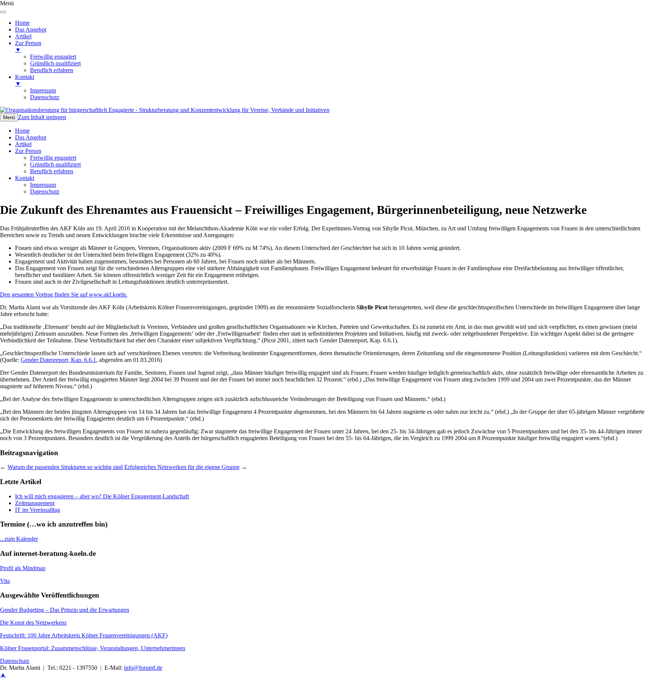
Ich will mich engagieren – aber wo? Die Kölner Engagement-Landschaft (102, 496)
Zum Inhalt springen (42, 117)
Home (22, 130)
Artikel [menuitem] (23, 36)
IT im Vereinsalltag (37, 510)
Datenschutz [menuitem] (44, 97)
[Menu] (3, 12)
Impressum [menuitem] (43, 90)
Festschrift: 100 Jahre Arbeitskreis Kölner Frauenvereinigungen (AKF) (84, 635)
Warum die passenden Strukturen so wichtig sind (65, 467)
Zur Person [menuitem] (28, 46)
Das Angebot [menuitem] (30, 29)
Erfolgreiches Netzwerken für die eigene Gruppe (182, 467)
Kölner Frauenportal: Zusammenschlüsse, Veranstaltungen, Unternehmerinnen (92, 648)
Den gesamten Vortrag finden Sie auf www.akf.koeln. (63, 294)
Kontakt (24, 178)
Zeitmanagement (34, 503)
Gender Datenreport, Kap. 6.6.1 (58, 360)
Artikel (23, 144)
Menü (9, 117)
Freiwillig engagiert (53, 157)
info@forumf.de (143, 667)
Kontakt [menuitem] (24, 80)
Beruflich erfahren (51, 171)
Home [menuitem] (22, 23)
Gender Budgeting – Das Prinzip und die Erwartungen (64, 610)
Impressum (43, 185)
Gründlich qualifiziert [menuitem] (55, 63)
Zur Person (28, 151)
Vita (5, 581)
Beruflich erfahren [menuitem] (51, 70)
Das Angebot (30, 137)
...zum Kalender (19, 539)
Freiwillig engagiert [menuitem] (53, 56)
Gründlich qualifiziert (55, 164)
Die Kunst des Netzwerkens (33, 622)
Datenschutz (44, 191)
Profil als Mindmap (22, 568)
